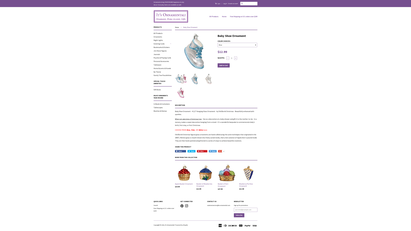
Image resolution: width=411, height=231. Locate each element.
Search (156, 205)
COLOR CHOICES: (224, 41)
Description (180, 105)
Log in (225, 3)
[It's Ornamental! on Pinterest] (182, 206)
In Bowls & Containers (162, 104)
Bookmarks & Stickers (162, 47)
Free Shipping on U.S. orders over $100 (243, 16)
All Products (213, 16)
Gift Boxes (157, 90)
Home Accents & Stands (162, 68)
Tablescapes (158, 107)
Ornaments (158, 37)
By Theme (157, 72)
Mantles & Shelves (160, 111)
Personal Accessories (161, 61)
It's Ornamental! (169, 225)
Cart (218, 4)
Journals (157, 54)
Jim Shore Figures (160, 51)
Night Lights (158, 40)
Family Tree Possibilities (162, 75)
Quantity (221, 58)
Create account (233, 3)
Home (224, 16)
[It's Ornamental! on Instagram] (186, 206)
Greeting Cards (159, 44)
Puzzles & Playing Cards (162, 58)
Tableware (157, 65)
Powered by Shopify (181, 225)
